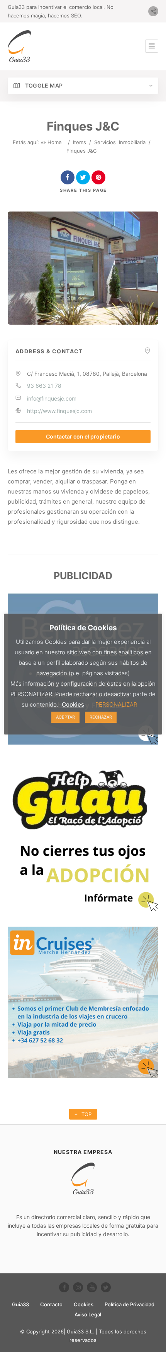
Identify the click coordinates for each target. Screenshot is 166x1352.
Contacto (51, 1304)
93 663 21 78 (44, 385)
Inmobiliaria (132, 142)
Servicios (105, 142)
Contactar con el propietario (83, 436)
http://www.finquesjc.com (59, 411)
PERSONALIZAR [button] (116, 704)
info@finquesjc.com (51, 398)
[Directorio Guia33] (19, 46)
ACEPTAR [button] (65, 717)
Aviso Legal (88, 1314)
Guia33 (20, 1304)
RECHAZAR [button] (101, 717)
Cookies (83, 1304)
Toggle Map (43, 85)
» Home (52, 142)
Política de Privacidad (129, 1304)
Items (79, 142)
